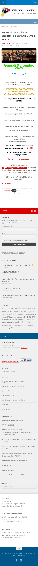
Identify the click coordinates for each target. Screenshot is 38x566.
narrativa (21, 317)
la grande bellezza (28, 314)
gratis (31, 311)
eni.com (5, 405)
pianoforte (12, 319)
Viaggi (32, 325)
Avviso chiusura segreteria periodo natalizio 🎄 (19, 295)
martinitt (4, 317)
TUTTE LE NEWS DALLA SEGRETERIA (13, 253)
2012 (6, 308)
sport (10, 322)
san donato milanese (29, 319)
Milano (10, 317)
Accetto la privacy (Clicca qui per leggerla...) (16, 240)
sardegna (4, 322)
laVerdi (34, 314)
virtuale (4, 328)
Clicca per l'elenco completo (10, 362)
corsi (23, 308)
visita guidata (9, 328)
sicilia (7, 322)
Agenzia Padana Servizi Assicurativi (14, 382)
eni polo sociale (11, 311)
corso (26, 308)
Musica (15, 317)
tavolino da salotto (8, 470)
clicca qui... (24, 348)
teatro (22, 322)
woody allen (16, 328)
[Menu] (35, 2)
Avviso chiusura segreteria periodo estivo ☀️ (18, 265)
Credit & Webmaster (19, 556)
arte (12, 308)
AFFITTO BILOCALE (8, 425)
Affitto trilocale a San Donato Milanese (14, 461)
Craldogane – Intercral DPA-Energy (14, 400)
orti (33, 316)
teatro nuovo (16, 325)
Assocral (6, 391)
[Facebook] (32, 211)
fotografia (25, 311)
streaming (15, 322)
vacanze (29, 325)
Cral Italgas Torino (8, 395)
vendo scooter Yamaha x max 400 (13, 475)
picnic (16, 319)
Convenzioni (17, 27)
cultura (33, 308)
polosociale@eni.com (20, 535)
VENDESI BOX (6, 465)
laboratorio (20, 314)
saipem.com (7, 409)
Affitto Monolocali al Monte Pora (12, 420)
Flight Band (19, 311)
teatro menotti (8, 325)
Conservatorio (7, 27)
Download (14, 190)
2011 (3, 308)
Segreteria (6, 43)
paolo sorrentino (5, 319)
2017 (10, 308)
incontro (8, 314)
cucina (29, 308)
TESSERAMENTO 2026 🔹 (11, 288)
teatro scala (22, 325)
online (27, 316)
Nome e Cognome (7, 226)
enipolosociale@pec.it (13, 538)
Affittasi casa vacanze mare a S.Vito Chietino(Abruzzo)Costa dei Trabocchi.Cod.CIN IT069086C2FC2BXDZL (17, 432)
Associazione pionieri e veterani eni (14, 386)
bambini (18, 308)
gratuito (3, 314)
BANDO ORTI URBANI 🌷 (10, 272)
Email (3, 233)
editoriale (4, 311)
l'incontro (14, 314)
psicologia (20, 319)
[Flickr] (35, 211)
